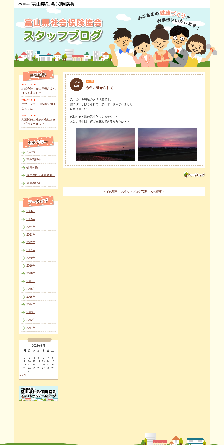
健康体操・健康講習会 (40, 175)
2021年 (30, 250)
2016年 (30, 288)
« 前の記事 (111, 191)
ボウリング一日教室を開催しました (38, 106)
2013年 (30, 312)
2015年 (30, 296)
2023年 (30, 234)
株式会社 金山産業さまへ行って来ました (38, 91)
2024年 (30, 226)
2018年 (30, 273)
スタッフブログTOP (134, 191)
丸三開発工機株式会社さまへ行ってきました (38, 121)
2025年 (30, 219)
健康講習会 (33, 183)
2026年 (30, 211)
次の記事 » (157, 191)
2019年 (30, 265)
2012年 (30, 320)
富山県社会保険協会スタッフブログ (63, 30)
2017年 (30, 281)
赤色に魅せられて (100, 88)
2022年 (30, 242)
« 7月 (22, 375)
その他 (30, 152)
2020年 (30, 257)
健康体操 (32, 167)
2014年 (30, 304)
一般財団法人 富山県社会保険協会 (45, 4)
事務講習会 (33, 159)
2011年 (30, 327)
